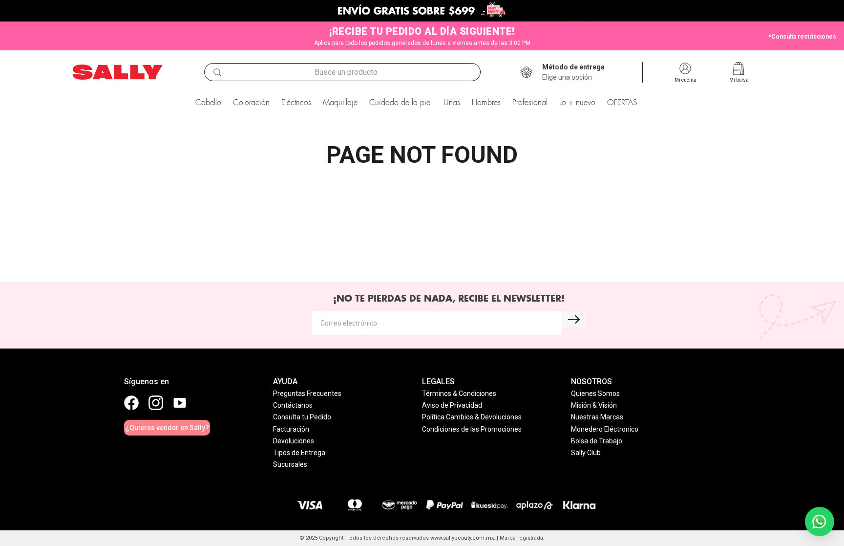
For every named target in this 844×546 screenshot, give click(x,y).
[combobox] (342, 72)
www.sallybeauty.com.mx (462, 538)
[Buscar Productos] (217, 72)
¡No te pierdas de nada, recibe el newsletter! (449, 298)
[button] (573, 72)
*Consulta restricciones (802, 36)
